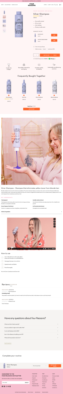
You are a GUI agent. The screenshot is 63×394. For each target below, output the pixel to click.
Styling (43, 383)
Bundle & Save (45, 376)
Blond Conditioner (54, 97)
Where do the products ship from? (12, 337)
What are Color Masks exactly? (11, 324)
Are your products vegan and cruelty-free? (14, 327)
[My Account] (57, 4)
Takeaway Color (35, 385)
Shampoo (44, 378)
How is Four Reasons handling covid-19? (13, 334)
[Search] (55, 4)
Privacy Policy (30, 392)
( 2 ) (11, 286)
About (53, 378)
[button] (2, 4)
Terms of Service (45, 392)
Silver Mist (40, 34)
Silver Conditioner (42, 39)
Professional (34, 379)
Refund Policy (37, 392)
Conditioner (44, 379)
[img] (5, 289)
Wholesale (54, 385)
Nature (33, 381)
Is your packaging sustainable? (11, 331)
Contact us (54, 387)
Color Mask (34, 376)
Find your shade (55, 376)
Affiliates (54, 383)
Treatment (44, 381)
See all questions (7, 343)
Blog (53, 381)
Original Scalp (35, 383)
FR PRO (53, 379)
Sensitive (44, 387)
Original (34, 378)
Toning (43, 385)
